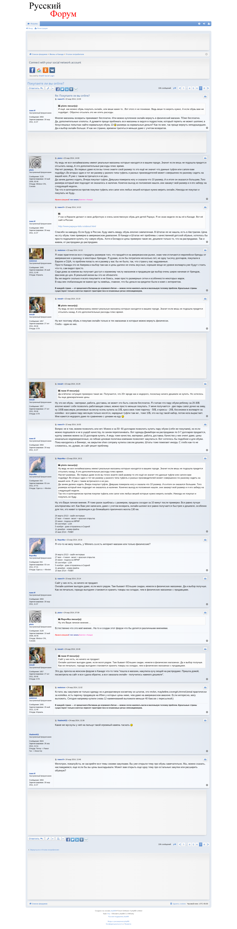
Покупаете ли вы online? (45, 83)
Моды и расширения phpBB (118, 921)
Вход (31, 28)
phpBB (113, 911)
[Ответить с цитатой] (205, 96)
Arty (108, 914)
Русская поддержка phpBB (118, 916)
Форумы (34, 24)
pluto (31, 170)
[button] (174, 88)
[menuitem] (199, 23)
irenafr (32, 314)
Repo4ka (33, 474)
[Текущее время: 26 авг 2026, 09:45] (206, 54)
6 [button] (197, 88)
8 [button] (204, 88)
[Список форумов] (52, 10)
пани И (32, 110)
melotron (33, 261)
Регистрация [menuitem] (209, 24)
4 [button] (189, 88)
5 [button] (193, 88)
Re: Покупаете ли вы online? (72, 95)
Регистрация (42, 28)
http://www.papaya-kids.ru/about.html (77, 226)
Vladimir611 (34, 734)
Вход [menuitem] (205, 24)
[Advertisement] (118, 41)
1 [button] (183, 88)
